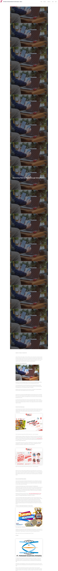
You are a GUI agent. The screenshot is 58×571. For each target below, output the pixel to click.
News (53, 1)
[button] (50, 1)
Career (56, 1)
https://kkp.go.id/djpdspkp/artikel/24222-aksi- (35, 493)
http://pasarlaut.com (39, 438)
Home (41, 1)
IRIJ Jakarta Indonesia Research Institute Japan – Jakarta (12, 1)
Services (44, 1)
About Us (49, 1)
